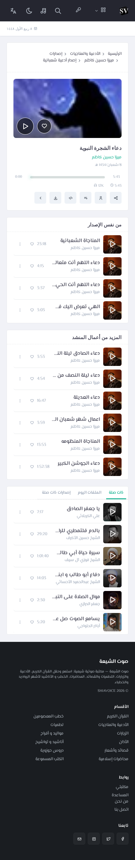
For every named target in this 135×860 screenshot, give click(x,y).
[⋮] (20, 244)
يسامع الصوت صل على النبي (75, 619)
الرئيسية (115, 54)
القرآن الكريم (117, 716)
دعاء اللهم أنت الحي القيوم (75, 285)
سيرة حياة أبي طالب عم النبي (77, 553)
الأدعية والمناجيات (85, 54)
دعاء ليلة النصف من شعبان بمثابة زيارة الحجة (75, 376)
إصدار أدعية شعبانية (59, 60)
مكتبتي (122, 787)
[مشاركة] (116, 198)
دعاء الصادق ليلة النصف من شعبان (75, 354)
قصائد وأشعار (116, 750)
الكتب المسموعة (49, 759)
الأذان (123, 742)
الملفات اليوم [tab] (89, 492)
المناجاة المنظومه (80, 442)
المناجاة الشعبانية (80, 241)
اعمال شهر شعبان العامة (75, 420)
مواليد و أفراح (52, 733)
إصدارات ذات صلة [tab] (56, 492)
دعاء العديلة (86, 398)
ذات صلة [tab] (116, 492)
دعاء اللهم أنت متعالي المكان (75, 263)
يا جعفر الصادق (83, 509)
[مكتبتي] (43, 10)
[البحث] (58, 10)
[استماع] (25, 126)
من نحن (121, 801)
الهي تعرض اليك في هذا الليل (75, 307)
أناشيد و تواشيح (49, 742)
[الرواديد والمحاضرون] (78, 10)
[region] (67, 567)
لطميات (57, 725)
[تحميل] (55, 198)
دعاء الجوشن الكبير (79, 464)
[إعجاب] (44, 126)
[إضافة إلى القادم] (85, 198)
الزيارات (122, 733)
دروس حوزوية (52, 750)
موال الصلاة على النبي (75, 597)
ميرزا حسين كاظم (99, 60)
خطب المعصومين (48, 716)
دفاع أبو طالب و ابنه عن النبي (76, 575)
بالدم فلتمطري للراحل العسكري (77, 531)
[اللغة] (13, 10)
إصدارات (55, 54)
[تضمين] (70, 198)
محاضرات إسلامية (113, 759)
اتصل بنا (121, 809)
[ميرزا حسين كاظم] (100, 198)
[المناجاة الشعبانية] (40, 198)
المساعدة (120, 795)
